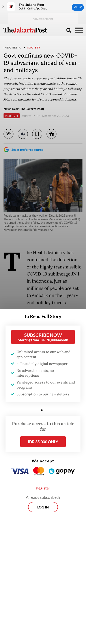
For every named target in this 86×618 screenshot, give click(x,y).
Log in (43, 507)
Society (34, 47)
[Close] (3, 6)
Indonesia (12, 47)
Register (43, 488)
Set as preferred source (27, 149)
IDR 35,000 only (43, 441)
